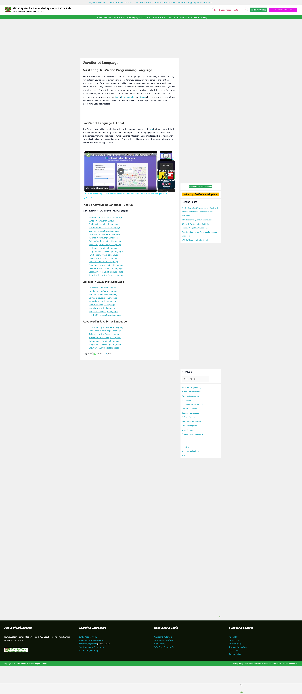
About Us (233, 636)
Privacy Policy (235, 643)
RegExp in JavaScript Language (103, 311)
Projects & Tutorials (163, 636)
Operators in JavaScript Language (104, 234)
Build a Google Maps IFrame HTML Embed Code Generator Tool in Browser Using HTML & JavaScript (120, 154)
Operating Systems (88, 643)
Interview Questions (163, 640)
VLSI (183, 455)
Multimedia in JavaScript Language (105, 337)
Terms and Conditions (252, 664)
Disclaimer (234, 650)
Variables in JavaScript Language (104, 231)
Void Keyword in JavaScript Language (106, 271)
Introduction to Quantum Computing (197, 219)
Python (187, 447)
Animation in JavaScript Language (104, 334)
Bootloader (186, 400)
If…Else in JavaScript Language (103, 237)
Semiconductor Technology (91, 647)
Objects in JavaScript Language (103, 287)
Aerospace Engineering (191, 387)
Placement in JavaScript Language (104, 227)
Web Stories (159, 643)
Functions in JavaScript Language (104, 254)
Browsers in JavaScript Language (104, 347)
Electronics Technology (191, 421)
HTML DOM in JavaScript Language (105, 315)
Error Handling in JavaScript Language (106, 327)
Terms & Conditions (238, 647)
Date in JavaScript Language (102, 304)
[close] (152, 685)
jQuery (117, 97)
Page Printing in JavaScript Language (106, 275)
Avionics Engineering (190, 396)
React (123, 97)
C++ (185, 442)
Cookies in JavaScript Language (103, 261)
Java (151, 129)
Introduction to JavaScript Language (105, 217)
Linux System (187, 430)
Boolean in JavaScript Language (103, 294)
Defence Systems (189, 417)
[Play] (166, 174)
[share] (152, 154)
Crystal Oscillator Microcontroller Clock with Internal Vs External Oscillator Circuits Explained (200, 212)
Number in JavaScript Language (103, 291)
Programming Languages (192, 434)
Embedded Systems (190, 425)
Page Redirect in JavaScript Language (106, 265)
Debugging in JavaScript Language (105, 341)
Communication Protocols (192, 404)
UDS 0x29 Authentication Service (196, 240)
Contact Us (234, 640)
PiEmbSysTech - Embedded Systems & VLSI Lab (42, 8)
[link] (88, 154)
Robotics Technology (190, 451)
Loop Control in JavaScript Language (106, 251)
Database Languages (190, 413)
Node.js (142, 97)
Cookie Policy (235, 654)
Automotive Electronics (191, 391)
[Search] (245, 9)
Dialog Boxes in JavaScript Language (106, 268)
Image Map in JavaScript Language (105, 344)
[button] (108, 2)
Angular (131, 97)
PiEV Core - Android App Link (200, 186)
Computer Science (189, 408)
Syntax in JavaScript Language (103, 220)
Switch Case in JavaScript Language (105, 241)
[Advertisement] (151, 37)
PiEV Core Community (164, 647)
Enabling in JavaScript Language (104, 224)
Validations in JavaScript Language (105, 330)
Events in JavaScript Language (103, 258)
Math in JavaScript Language (102, 308)
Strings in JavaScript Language (103, 297)
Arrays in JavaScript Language (102, 301)
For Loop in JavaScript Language (104, 248)
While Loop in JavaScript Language (105, 244)
